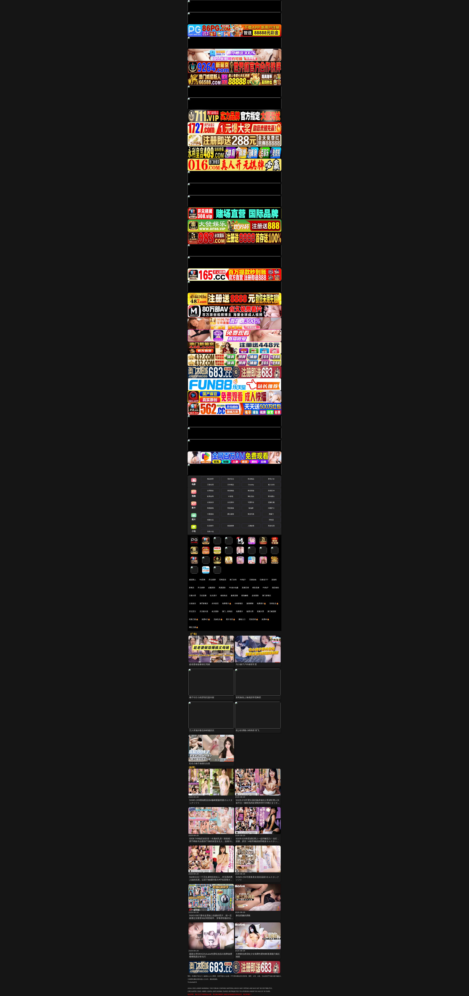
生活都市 (210, 526)
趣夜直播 (234, 595)
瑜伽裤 (251, 508)
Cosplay (251, 484)
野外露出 (271, 496)
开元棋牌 (212, 579)
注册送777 (264, 579)
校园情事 (230, 526)
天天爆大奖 (204, 611)
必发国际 (255, 595)
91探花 (230, 496)
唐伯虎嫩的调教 (243, 915)
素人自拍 (271, 484)
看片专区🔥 (230, 619)
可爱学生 (251, 502)
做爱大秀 (249, 611)
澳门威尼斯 (271, 611)
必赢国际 (211, 587)
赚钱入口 (242, 619)
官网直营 (222, 579)
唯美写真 (251, 514)
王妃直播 (203, 595)
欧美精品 (251, 479)
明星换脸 (230, 508)
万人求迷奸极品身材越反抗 (201, 730)
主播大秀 (192, 595)
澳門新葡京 (204, 603)
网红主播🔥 (193, 627)
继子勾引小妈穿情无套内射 (201, 697)
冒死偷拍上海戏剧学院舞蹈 (248, 697)
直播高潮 (245, 587)
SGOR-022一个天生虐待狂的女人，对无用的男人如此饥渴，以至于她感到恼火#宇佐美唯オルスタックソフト (211, 880)
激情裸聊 (249, 603)
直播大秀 (260, 611)
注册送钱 (252, 579)
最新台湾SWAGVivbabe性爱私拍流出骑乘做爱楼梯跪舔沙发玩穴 (210, 955)
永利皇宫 (215, 603)
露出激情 (230, 514)
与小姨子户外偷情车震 (246, 664)
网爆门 (271, 514)
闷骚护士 (271, 508)
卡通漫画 (210, 514)
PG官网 (202, 579)
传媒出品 (210, 520)
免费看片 (239, 611)
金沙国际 (215, 611)
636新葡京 (239, 603)
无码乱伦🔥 (273, 603)
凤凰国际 (222, 587)
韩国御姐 (230, 490)
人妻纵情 (251, 526)
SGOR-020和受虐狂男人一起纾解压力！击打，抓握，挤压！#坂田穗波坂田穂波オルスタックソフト (257, 841)
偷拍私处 (223, 595)
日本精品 (230, 484)
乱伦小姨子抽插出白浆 (199, 763)
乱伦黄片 (213, 595)
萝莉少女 (271, 479)
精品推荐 (210, 479)
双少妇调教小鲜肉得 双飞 (247, 730)
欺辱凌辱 (210, 496)
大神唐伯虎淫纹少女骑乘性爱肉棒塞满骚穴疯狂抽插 (258, 955)
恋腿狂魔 (271, 502)
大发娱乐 (192, 603)
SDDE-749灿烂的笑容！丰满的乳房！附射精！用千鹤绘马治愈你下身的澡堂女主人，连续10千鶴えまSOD (210, 841)
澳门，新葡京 (227, 611)
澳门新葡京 (266, 595)
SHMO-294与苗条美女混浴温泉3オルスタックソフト (257, 878)
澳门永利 (233, 579)
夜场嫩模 (244, 595)
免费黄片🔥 (261, 603)
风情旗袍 (210, 508)
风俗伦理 (271, 526)
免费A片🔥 (206, 619)
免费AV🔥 (265, 619)
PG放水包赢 (233, 587)
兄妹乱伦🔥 (218, 619)
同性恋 (271, 520)
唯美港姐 (251, 490)
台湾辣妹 (210, 490)
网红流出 (251, 496)
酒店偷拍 (275, 587)
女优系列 (230, 502)
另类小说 (210, 531)
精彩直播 (255, 587)
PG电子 (243, 579)
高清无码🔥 (253, 619)
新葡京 (191, 587)
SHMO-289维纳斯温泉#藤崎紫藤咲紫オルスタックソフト (211, 801)
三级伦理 (210, 484)
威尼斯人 (192, 579)
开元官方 (192, 611)
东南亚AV (271, 490)
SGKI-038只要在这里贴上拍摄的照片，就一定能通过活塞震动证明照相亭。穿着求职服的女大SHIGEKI (211, 918)
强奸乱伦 (230, 479)
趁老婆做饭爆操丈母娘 (199, 664)
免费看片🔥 (226, 603)
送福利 (274, 579)
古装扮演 (210, 502)
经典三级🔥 (193, 619)
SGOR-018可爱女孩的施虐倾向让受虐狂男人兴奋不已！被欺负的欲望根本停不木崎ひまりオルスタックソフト (258, 803)
